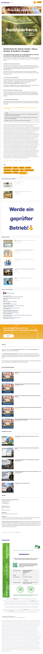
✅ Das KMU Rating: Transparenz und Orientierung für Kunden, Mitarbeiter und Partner (25, 241)
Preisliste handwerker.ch (15, 532)
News (6, 532)
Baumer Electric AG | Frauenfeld (9, 318)
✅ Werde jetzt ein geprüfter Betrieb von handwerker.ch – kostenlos (24, 278)
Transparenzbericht (21, 617)
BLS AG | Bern (6, 299)
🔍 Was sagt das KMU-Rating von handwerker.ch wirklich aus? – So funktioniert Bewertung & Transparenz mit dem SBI (25, 250)
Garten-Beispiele (15, 170)
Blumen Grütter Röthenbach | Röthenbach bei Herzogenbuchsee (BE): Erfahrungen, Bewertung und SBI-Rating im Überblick (28, 419)
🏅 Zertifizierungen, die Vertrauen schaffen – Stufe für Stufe (24, 259)
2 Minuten (29, 160)
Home (3, 532)
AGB (15, 617)
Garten (22, 170)
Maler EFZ (5, 300)
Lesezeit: (26, 160)
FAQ (8, 532)
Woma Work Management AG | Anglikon (10, 301)
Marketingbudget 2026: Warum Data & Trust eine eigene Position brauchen (26, 436)
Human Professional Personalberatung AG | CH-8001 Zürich (13, 296)
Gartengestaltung (7, 170)
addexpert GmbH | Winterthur (8, 306)
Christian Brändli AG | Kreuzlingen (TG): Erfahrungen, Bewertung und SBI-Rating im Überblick (28, 372)
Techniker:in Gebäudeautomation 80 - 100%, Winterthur (13, 305)
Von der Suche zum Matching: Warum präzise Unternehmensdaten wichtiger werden (27, 448)
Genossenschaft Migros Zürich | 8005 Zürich (11, 311)
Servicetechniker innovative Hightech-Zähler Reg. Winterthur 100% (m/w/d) (17, 315)
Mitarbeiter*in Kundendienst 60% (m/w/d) (10, 312)
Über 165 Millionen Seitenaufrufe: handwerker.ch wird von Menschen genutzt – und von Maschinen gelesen (28, 472)
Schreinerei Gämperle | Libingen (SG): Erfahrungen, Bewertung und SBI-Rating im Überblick (28, 396)
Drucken (21, 160)
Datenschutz (5, 617)
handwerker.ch (33, 600)
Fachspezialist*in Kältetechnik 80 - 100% (10, 310)
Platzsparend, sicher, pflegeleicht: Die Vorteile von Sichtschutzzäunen (23, 192)
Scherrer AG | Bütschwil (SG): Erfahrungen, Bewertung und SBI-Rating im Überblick (28, 407)
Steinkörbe (15, 167)
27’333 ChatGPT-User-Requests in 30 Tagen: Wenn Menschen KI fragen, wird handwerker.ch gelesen (27, 460)
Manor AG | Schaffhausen (8, 313)
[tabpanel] (21, 30)
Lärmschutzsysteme (8, 172)
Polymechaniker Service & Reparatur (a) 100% (11, 317)
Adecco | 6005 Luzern (7, 308)
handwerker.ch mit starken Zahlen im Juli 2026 (22, 483)
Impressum (11, 617)
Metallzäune (16, 172)
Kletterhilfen (22, 167)
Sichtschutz (28, 167)
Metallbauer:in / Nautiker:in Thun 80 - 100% (11, 298)
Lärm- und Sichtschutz (29, 170)
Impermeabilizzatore (7, 303)
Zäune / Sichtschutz (8, 167)
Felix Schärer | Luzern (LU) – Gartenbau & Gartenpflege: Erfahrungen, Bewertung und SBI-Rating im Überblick (27, 384)
